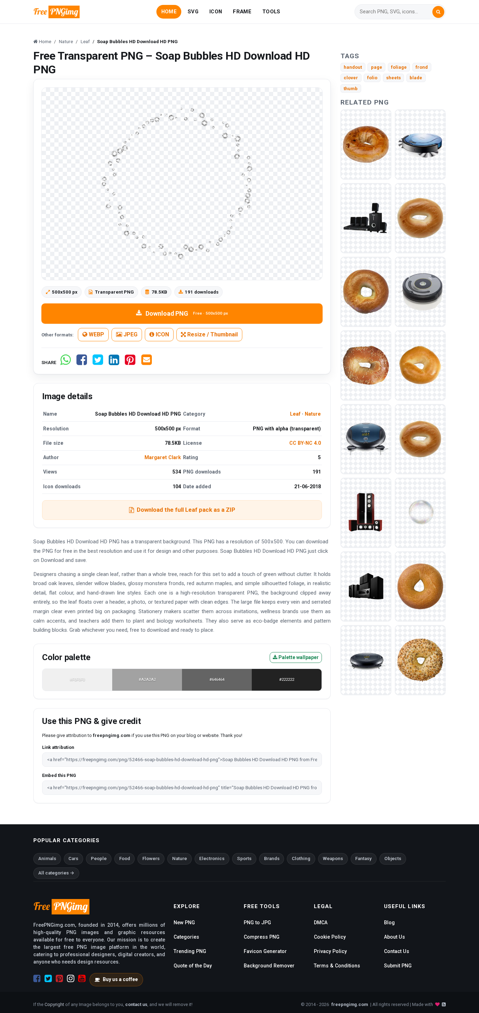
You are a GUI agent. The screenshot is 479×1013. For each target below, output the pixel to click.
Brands (271, 858)
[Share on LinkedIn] (114, 362)
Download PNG (187, 313)
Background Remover (269, 965)
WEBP (95, 334)
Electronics (211, 858)
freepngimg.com (349, 1004)
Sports (244, 858)
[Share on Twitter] (98, 362)
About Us (394, 936)
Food (124, 858)
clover (351, 77)
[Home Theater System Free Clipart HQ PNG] (365, 217)
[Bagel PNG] (365, 144)
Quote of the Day (193, 965)
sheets (393, 77)
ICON (215, 11)
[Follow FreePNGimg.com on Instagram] (70, 979)
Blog (389, 922)
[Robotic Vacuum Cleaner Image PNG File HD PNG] (365, 438)
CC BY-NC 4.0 (305, 443)
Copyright (54, 1004)
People (99, 858)
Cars (73, 858)
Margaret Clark (162, 457)
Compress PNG (261, 936)
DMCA (321, 922)
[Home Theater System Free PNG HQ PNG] (365, 586)
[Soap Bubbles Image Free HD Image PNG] (420, 512)
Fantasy (363, 858)
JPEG (129, 334)
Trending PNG (190, 951)
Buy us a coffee (120, 979)
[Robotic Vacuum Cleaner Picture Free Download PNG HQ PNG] (365, 659)
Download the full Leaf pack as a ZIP (186, 509)
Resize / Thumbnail (212, 334)
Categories (186, 936)
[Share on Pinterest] (130, 362)
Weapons (333, 858)
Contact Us (396, 951)
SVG (193, 11)
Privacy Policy (330, 951)
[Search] (438, 12)
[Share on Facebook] (82, 362)
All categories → (56, 873)
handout (353, 67)
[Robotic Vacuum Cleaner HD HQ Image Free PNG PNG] (420, 291)
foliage (399, 67)
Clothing (301, 858)
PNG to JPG (257, 922)
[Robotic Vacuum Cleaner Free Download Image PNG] (420, 144)
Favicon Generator (265, 951)
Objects (392, 858)
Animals (47, 858)
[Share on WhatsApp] (66, 362)
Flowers (151, 858)
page (376, 67)
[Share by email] (147, 362)
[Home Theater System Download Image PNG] (365, 512)
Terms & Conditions (337, 965)
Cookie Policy (330, 936)
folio (372, 77)
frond (422, 67)
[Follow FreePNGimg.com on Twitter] (48, 979)
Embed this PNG (59, 775)
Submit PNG (398, 965)
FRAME (242, 11)
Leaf (295, 414)
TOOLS (271, 11)
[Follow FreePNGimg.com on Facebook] (37, 979)
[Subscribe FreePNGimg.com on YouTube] (82, 979)
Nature (313, 414)
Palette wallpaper (298, 657)
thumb (351, 88)
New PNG (184, 922)
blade (416, 77)
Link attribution (58, 747)
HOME (169, 11)
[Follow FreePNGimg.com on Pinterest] (59, 979)
